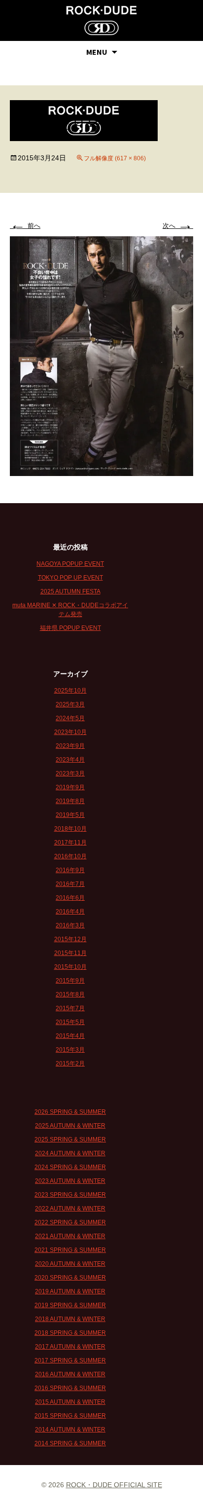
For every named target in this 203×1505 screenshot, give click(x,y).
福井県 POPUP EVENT (70, 627)
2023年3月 (70, 773)
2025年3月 (70, 704)
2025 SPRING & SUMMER (70, 1139)
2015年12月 (70, 939)
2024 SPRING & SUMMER (70, 1167)
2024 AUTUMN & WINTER (70, 1153)
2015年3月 (70, 1049)
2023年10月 (70, 732)
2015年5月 (70, 1022)
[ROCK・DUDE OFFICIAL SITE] (101, 20)
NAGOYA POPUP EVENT (70, 563)
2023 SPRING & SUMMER (70, 1194)
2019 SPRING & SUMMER (70, 1305)
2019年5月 (70, 814)
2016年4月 (70, 911)
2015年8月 (70, 994)
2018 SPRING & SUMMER (70, 1332)
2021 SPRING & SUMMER (70, 1250)
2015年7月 (70, 1008)
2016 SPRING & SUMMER (70, 1388)
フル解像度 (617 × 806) (115, 158)
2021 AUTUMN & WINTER (70, 1236)
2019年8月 (70, 801)
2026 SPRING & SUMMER (70, 1111)
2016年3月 (70, 925)
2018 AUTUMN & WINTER (70, 1319)
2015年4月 (70, 1035)
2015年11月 (70, 953)
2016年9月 (70, 870)
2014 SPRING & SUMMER (70, 1443)
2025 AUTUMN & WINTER (70, 1125)
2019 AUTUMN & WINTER (70, 1291)
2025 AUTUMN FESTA (70, 591)
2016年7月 (70, 884)
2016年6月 (70, 897)
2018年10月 (70, 828)
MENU (96, 52)
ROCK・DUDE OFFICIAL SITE (114, 1485)
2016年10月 (70, 856)
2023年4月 (70, 759)
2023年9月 (70, 745)
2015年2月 (70, 1063)
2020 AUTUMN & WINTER (70, 1263)
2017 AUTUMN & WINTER (70, 1346)
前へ (25, 225)
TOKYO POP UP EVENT (70, 577)
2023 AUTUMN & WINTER (70, 1180)
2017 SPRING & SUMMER (70, 1360)
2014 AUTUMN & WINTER (70, 1429)
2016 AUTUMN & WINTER (70, 1374)
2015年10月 (70, 966)
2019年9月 (70, 787)
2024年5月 (70, 718)
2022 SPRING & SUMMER (70, 1222)
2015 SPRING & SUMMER (70, 1415)
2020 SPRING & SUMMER (70, 1277)
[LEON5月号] (101, 355)
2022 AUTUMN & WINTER (70, 1208)
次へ (178, 225)
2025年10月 (70, 690)
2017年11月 (70, 842)
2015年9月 (70, 980)
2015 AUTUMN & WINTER (70, 1401)
